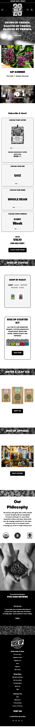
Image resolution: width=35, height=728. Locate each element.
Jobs (17, 697)
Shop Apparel (17, 473)
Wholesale (17, 700)
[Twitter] (22, 720)
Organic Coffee (17, 657)
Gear (17, 663)
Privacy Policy (18, 703)
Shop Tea (17, 411)
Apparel (17, 666)
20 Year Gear (17, 654)
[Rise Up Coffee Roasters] (17, 10)
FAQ (17, 689)
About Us (17, 686)
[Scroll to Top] (32, 718)
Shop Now (17, 353)
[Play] (17, 94)
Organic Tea (17, 660)
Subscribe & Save (17, 651)
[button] (32, 10)
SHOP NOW (17, 36)
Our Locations (17, 680)
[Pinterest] (13, 720)
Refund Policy (18, 683)
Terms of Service (17, 706)
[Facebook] (16, 720)
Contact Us (17, 694)
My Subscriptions (17, 677)
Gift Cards (17, 669)
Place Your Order (17, 250)
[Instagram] (19, 720)
